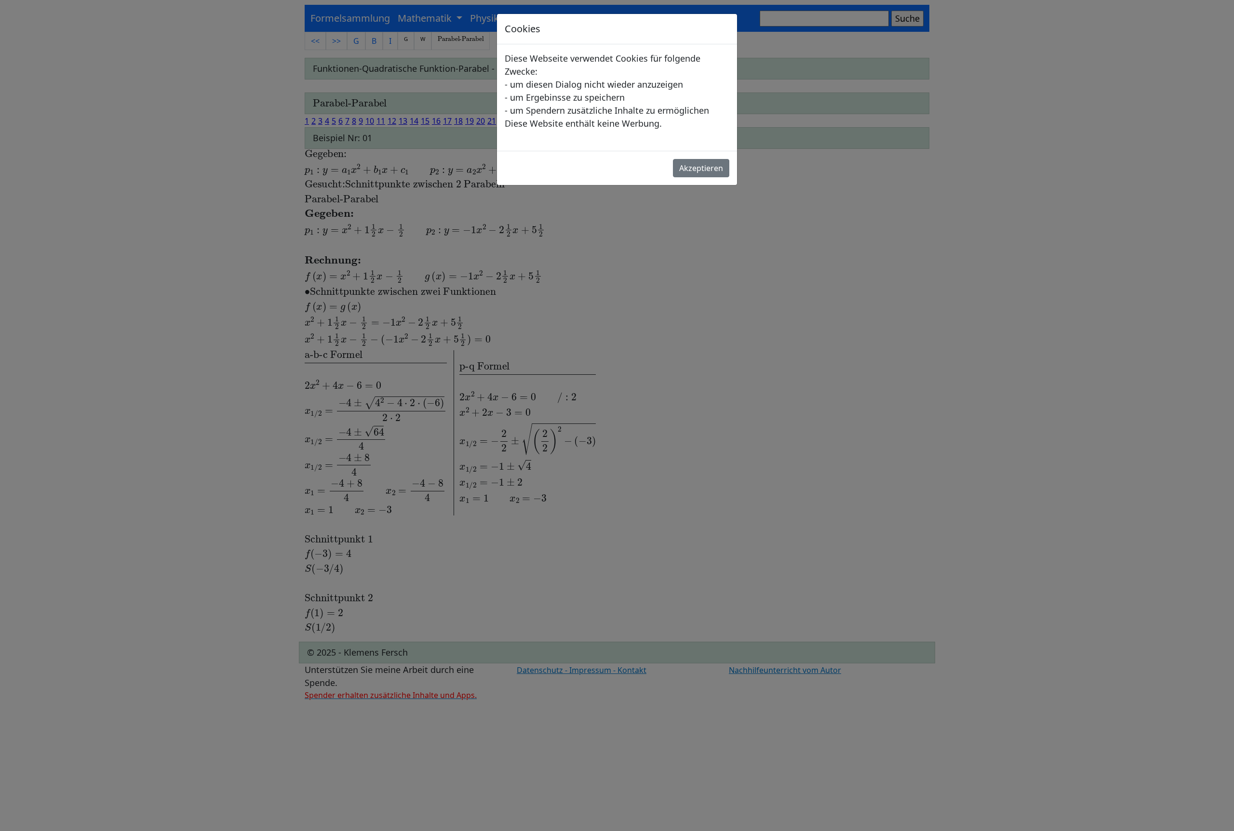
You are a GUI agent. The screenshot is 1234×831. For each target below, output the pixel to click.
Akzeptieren (701, 168)
